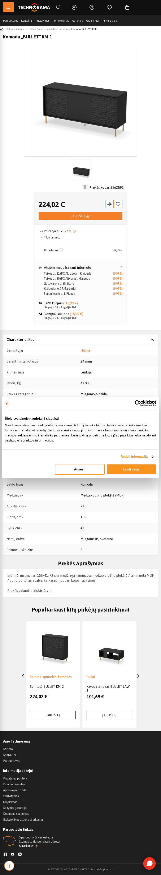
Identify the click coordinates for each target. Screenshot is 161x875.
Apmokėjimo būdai (15, 790)
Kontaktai (26, 20)
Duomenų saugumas (16, 813)
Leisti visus (131, 469)
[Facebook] (5, 854)
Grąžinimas (93, 20)
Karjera (8, 749)
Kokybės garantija (15, 808)
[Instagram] (20, 854)
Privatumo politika (15, 778)
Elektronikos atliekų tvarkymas (23, 819)
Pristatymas (42, 20)
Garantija (77, 20)
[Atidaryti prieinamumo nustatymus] (9, 866)
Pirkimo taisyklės (14, 784)
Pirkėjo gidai (110, 20)
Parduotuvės (10, 20)
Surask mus (26, 845)
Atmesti (79, 469)
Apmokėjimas (61, 20)
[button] (80, 267)
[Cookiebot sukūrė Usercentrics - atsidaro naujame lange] (137, 403)
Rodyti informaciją (134, 456)
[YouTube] (12, 854)
